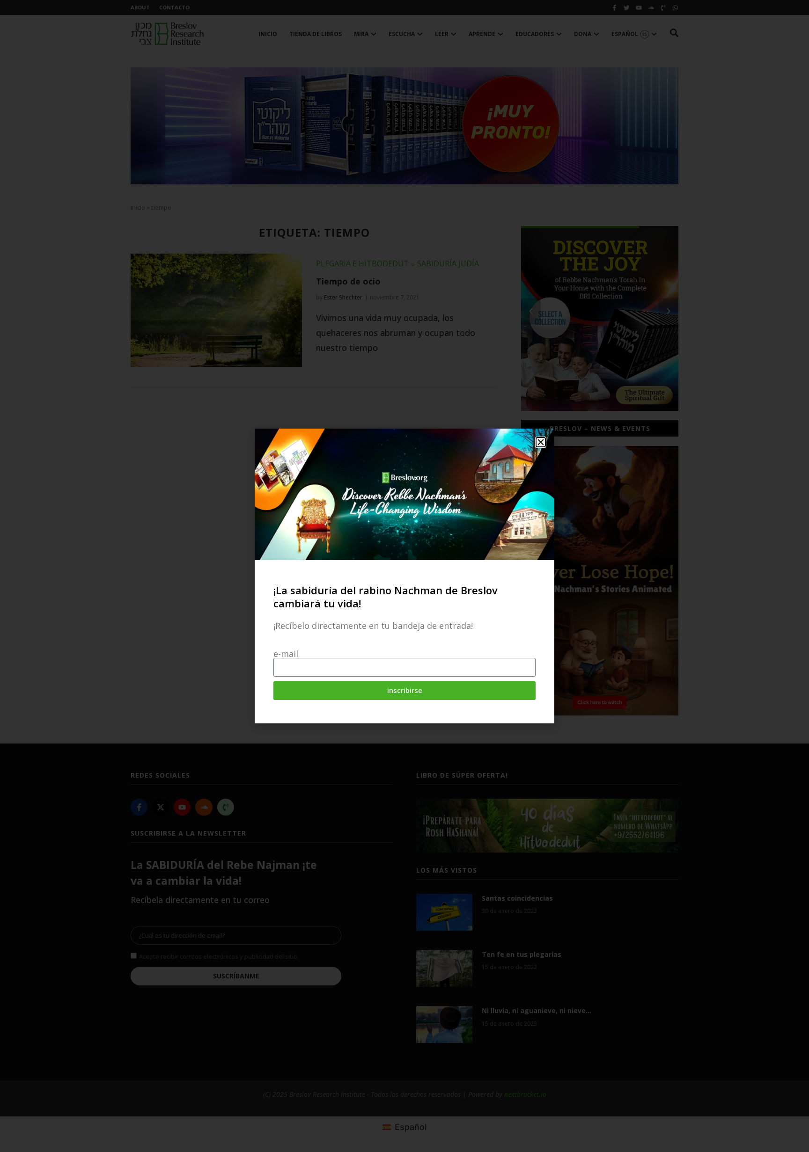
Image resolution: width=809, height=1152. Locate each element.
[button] (541, 442)
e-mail (285, 653)
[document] (404, 576)
